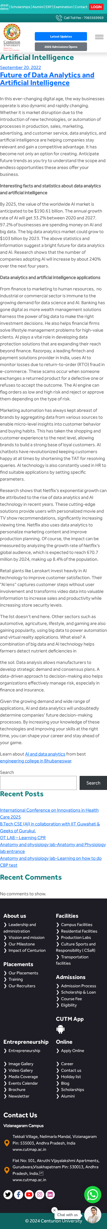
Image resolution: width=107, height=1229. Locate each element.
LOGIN (96, 7)
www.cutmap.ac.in (29, 1149)
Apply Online (72, 1050)
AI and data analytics (45, 754)
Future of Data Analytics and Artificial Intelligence (47, 78)
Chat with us (67, 1215)
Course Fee (71, 998)
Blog (65, 1083)
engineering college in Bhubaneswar (35, 761)
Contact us (71, 1070)
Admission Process (78, 985)
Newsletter (19, 1096)
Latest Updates (61, 36)
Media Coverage (23, 1076)
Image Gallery (21, 1063)
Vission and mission (27, 937)
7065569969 (94, 18)
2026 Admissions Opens (61, 46)
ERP (49, 7)
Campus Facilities (76, 924)
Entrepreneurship (24, 1050)
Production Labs (76, 937)
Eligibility (69, 1005)
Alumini (38, 7)
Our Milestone (22, 944)
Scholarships (20, 7)
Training (16, 979)
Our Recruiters (22, 985)
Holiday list (71, 1076)
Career (67, 1063)
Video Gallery (21, 1070)
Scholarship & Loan (78, 992)
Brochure (17, 1089)
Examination (63, 7)
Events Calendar (23, 1083)
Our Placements (23, 973)
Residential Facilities (79, 931)
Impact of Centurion (27, 950)
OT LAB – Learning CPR (23, 837)
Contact (81, 7)
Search (7, 772)
